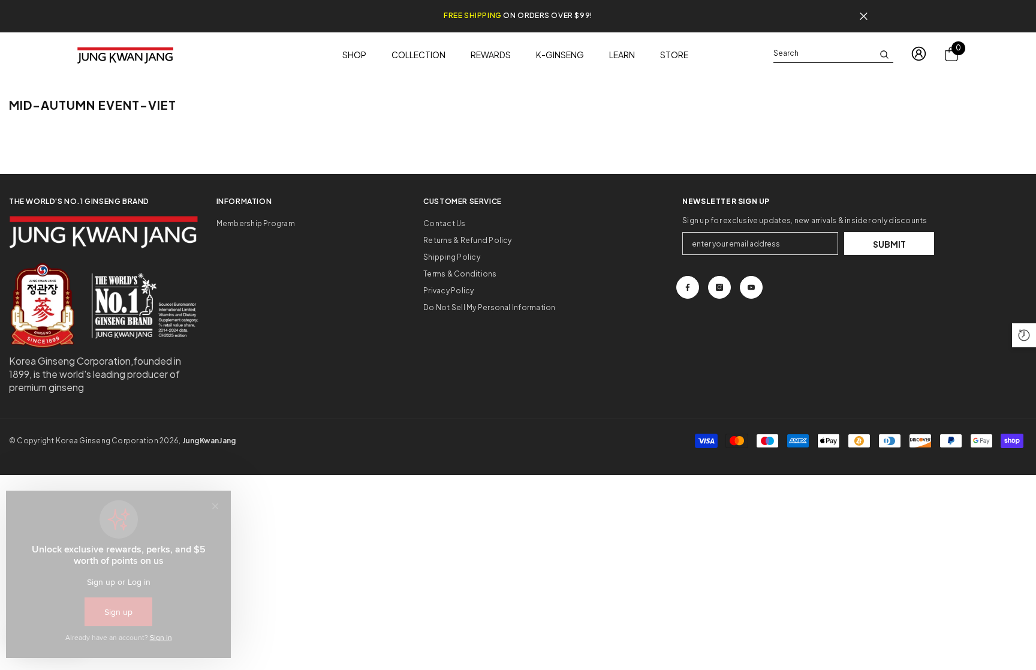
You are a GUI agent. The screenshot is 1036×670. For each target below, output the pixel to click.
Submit (889, 244)
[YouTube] (751, 287)
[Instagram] (719, 287)
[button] (1024, 335)
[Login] (918, 53)
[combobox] (823, 53)
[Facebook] (687, 287)
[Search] (833, 53)
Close (864, 16)
